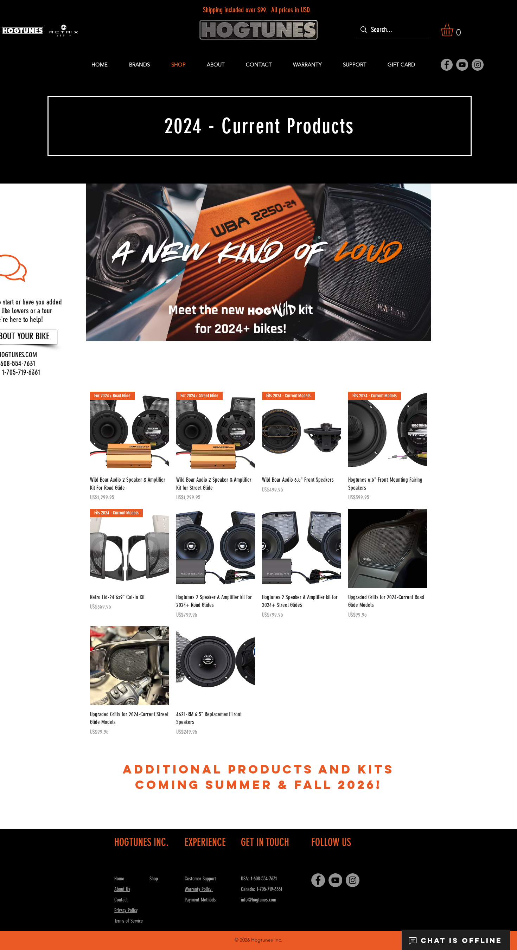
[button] (454, 30)
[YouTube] (462, 65)
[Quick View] (215, 548)
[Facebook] (447, 65)
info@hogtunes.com (258, 900)
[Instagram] (478, 65)
